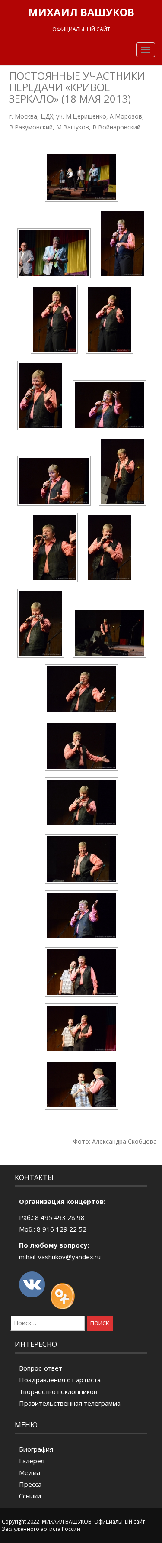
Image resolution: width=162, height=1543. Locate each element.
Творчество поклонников (58, 1391)
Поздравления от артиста (60, 1379)
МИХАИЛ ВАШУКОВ (81, 12)
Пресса (30, 1484)
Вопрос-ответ (40, 1368)
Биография (36, 1449)
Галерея (31, 1460)
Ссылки (30, 1495)
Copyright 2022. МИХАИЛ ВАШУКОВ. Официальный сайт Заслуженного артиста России (73, 1525)
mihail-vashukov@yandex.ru (60, 1256)
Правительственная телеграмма (70, 1403)
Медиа (29, 1472)
